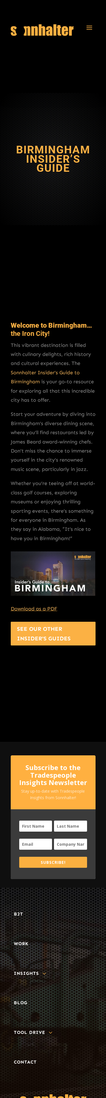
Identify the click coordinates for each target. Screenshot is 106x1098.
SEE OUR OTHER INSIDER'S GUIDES (44, 633)
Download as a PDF (34, 609)
